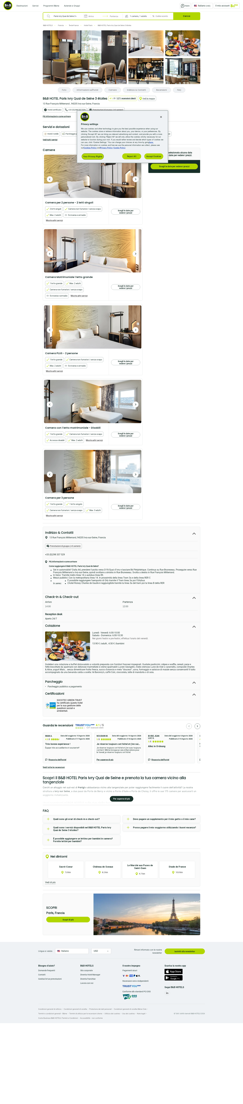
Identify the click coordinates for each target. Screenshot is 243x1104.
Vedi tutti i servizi (50, 140)
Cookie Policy (119, 147)
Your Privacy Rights (92, 156)
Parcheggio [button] (54, 682)
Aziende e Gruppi (72, 5)
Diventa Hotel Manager (90, 975)
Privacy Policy (106, 147)
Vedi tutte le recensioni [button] (54, 767)
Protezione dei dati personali (100, 1009)
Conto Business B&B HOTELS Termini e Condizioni (58, 1018)
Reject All (131, 156)
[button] (137, 16)
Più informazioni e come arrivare (57, 116)
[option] (92, 176)
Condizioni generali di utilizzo (49, 1009)
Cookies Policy (90, 147)
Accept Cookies (153, 156)
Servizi (35, 5)
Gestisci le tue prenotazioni (50, 979)
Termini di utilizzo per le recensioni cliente (85, 1013)
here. (151, 142)
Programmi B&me (51, 5)
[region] (122, 136)
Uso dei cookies (128, 1013)
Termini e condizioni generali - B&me (52, 1013)
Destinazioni (22, 5)
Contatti (41, 975)
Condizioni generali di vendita (75, 1009)
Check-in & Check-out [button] (62, 597)
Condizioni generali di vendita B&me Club (130, 1009)
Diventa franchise (87, 979)
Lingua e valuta (45, 951)
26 (194, 78)
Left (50, 179)
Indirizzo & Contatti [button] (59, 533)
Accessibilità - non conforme (91, 1018)
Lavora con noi (86, 983)
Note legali (141, 1013)
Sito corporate (86, 970)
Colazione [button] (52, 626)
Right (136, 179)
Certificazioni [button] (54, 694)
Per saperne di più (105, 760)
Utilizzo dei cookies (112, 1013)
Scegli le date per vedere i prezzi (174, 166)
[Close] (161, 117)
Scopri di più (68, 920)
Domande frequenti (46, 970)
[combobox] (65, 16)
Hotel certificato (54, 110)
